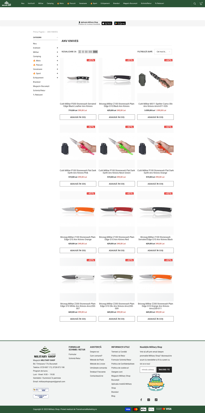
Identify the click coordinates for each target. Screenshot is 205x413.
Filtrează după (144, 52)
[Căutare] (194, 3)
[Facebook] (141, 400)
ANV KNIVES (52, 32)
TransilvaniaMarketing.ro (86, 409)
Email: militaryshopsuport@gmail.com (49, 381)
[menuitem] (45, 44)
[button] (45, 48)
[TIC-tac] (156, 400)
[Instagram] (148, 400)
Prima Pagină (38, 32)
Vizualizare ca (69, 52)
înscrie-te (164, 369)
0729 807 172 (46, 367)
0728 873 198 (58, 367)
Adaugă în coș (78, 117)
